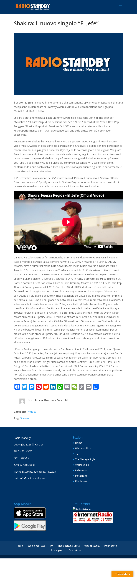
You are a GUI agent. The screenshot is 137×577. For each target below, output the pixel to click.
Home (78, 443)
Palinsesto (81, 470)
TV (76, 453)
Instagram (81, 475)
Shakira (24, 418)
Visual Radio (82, 465)
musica (32, 411)
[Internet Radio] (93, 522)
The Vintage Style (85, 459)
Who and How (83, 448)
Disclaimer (81, 481)
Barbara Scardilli (56, 400)
